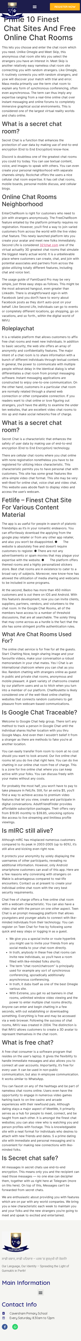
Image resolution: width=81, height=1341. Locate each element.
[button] (34, 7)
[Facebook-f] (5, 1327)
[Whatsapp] (15, 1327)
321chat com (49, 245)
